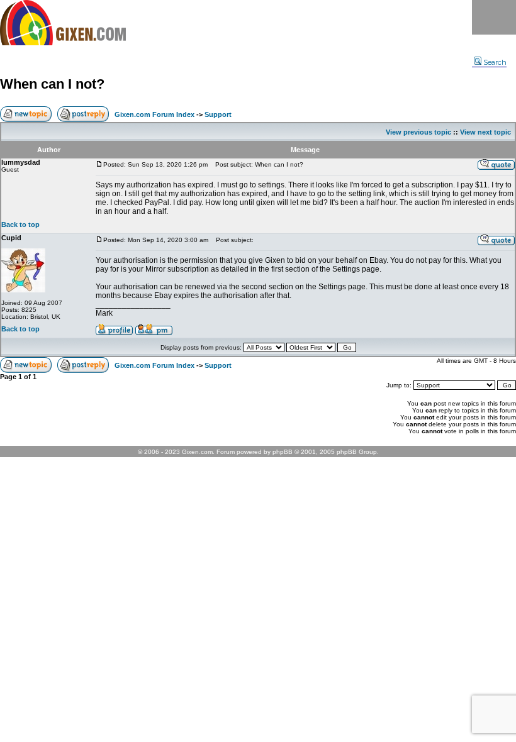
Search (495, 62)
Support (218, 114)
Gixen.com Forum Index (154, 114)
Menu (494, 17)
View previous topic (418, 132)
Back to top (20, 224)
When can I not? (52, 84)
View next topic (485, 132)
